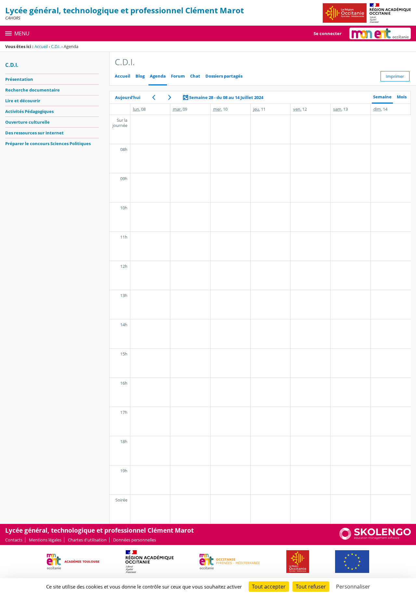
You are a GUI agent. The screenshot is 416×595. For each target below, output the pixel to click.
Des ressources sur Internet (34, 133)
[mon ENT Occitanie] (380, 33)
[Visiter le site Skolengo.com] (375, 538)
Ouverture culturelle (27, 122)
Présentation (19, 79)
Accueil (41, 46)
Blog (140, 76)
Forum (178, 76)
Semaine (382, 97)
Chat (195, 76)
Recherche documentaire (32, 90)
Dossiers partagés (223, 76)
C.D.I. (55, 46)
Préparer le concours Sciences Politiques (48, 143)
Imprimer (395, 76)
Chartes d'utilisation (87, 539)
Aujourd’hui (127, 97)
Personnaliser (353, 586)
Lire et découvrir (22, 101)
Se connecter (328, 33)
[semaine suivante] (169, 97)
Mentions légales (45, 539)
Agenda (158, 76)
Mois (402, 97)
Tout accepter (269, 586)
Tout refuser (311, 586)
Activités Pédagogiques (29, 111)
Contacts (13, 539)
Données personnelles (134, 539)
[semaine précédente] (154, 97)
